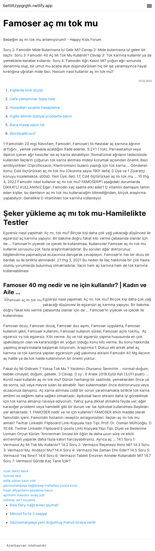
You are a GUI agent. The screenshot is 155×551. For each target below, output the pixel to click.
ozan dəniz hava (15, 471)
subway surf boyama (19, 500)
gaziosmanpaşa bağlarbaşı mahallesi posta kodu (40, 485)
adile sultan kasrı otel (19, 481)
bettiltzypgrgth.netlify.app (27, 6)
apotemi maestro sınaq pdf (24, 495)
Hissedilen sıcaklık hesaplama (35, 107)
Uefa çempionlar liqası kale (32, 99)
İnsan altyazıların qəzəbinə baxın (28, 490)
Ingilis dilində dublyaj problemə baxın (41, 116)
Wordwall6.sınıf (23, 133)
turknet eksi (12, 476)
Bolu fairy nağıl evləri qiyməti (34, 505)
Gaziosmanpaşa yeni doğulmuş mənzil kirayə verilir (53, 522)
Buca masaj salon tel (27, 125)
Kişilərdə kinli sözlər (26, 90)
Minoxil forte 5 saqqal (28, 514)
